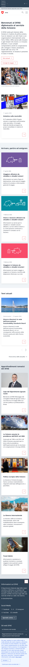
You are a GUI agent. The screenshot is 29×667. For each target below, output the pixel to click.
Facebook (6, 609)
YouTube (6, 612)
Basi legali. (19, 657)
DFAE (6, 12)
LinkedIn (15, 612)
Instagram (20, 609)
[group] (14, 322)
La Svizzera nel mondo (9, 629)
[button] (26, 581)
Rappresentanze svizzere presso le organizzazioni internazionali (12, 635)
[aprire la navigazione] (26, 12)
